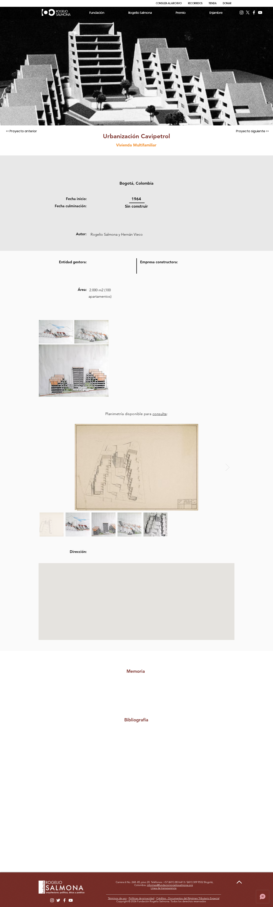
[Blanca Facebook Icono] (253, 12)
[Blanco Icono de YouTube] (260, 12)
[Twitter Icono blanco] (58, 900)
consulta (159, 414)
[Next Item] (227, 467)
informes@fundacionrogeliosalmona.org (170, 885)
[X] (247, 12)
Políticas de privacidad (141, 898)
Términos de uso (117, 898)
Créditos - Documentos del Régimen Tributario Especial (187, 898)
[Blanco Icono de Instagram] (241, 12)
